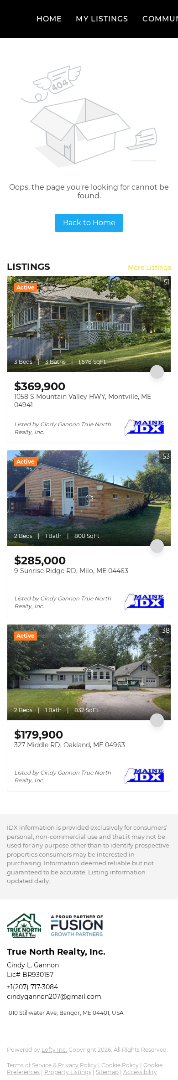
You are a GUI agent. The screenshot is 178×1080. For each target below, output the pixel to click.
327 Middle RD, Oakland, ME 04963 (69, 745)
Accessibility (140, 1072)
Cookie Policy (120, 1065)
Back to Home (89, 222)
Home (49, 19)
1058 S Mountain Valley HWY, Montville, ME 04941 (82, 401)
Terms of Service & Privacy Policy (52, 1065)
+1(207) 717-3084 (32, 987)
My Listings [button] (102, 19)
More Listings (149, 268)
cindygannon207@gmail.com (54, 996)
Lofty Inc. (54, 1049)
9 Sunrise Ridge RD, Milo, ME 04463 (71, 571)
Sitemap (107, 1072)
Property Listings (67, 1072)
